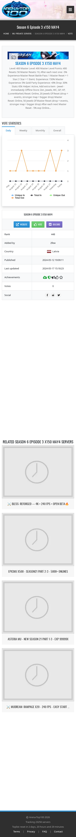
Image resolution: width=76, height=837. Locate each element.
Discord (56, 224)
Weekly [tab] (23, 130)
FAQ (44, 831)
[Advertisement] (38, 327)
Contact (58, 831)
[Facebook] (47, 295)
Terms (16, 831)
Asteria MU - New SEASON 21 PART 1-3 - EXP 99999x (38, 639)
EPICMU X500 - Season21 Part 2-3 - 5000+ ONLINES (38, 571)
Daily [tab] (8, 130)
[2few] (38, 55)
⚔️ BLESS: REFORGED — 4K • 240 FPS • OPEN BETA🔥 (38, 504)
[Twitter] (58, 295)
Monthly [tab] (40, 130)
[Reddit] (53, 295)
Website (23, 224)
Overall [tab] (57, 130)
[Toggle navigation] (70, 9)
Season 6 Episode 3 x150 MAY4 (38, 63)
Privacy (31, 831)
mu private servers (22, 33)
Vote (70, 33)
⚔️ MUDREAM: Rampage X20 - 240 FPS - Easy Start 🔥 (38, 707)
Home (6, 33)
